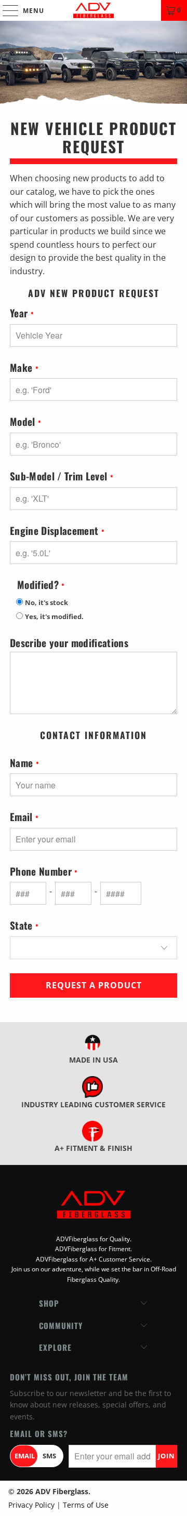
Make (24, 368)
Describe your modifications (69, 643)
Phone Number (44, 872)
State (24, 926)
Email (24, 817)
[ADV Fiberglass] (93, 10)
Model (25, 422)
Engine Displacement (57, 531)
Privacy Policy (31, 1505)
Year (22, 313)
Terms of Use (86, 1505)
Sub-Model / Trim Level (61, 476)
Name (24, 763)
